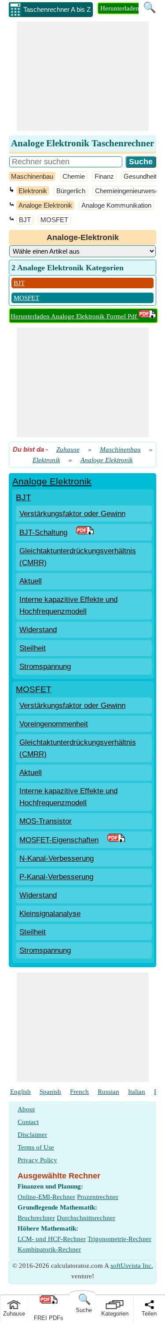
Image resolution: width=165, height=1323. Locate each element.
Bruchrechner (36, 1217)
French (79, 1091)
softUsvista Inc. (131, 1265)
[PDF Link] (85, 532)
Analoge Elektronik (45, 205)
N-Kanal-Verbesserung (56, 858)
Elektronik (32, 191)
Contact (28, 1121)
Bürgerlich (70, 191)
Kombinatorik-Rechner (49, 1249)
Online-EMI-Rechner (46, 1196)
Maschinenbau (32, 176)
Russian (108, 1091)
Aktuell (30, 581)
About (26, 1109)
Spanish (50, 1091)
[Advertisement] (83, 76)
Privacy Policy (37, 1160)
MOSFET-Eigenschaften (59, 840)
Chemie (73, 176)
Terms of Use (36, 1147)
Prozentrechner (97, 1196)
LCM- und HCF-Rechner (52, 1238)
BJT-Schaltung (43, 532)
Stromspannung (45, 666)
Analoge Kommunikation (116, 205)
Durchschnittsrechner (86, 1217)
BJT (25, 219)
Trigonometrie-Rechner (119, 1238)
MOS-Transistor (45, 821)
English (20, 1091)
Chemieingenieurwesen (128, 191)
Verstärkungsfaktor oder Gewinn (72, 513)
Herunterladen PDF (126, 8)
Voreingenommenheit (53, 724)
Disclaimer (32, 1134)
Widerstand (38, 630)
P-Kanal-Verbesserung (56, 877)
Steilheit (32, 648)
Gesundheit (140, 176)
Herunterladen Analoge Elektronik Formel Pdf (75, 316)
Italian (136, 1091)
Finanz (104, 176)
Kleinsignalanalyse (50, 913)
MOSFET (54, 219)
